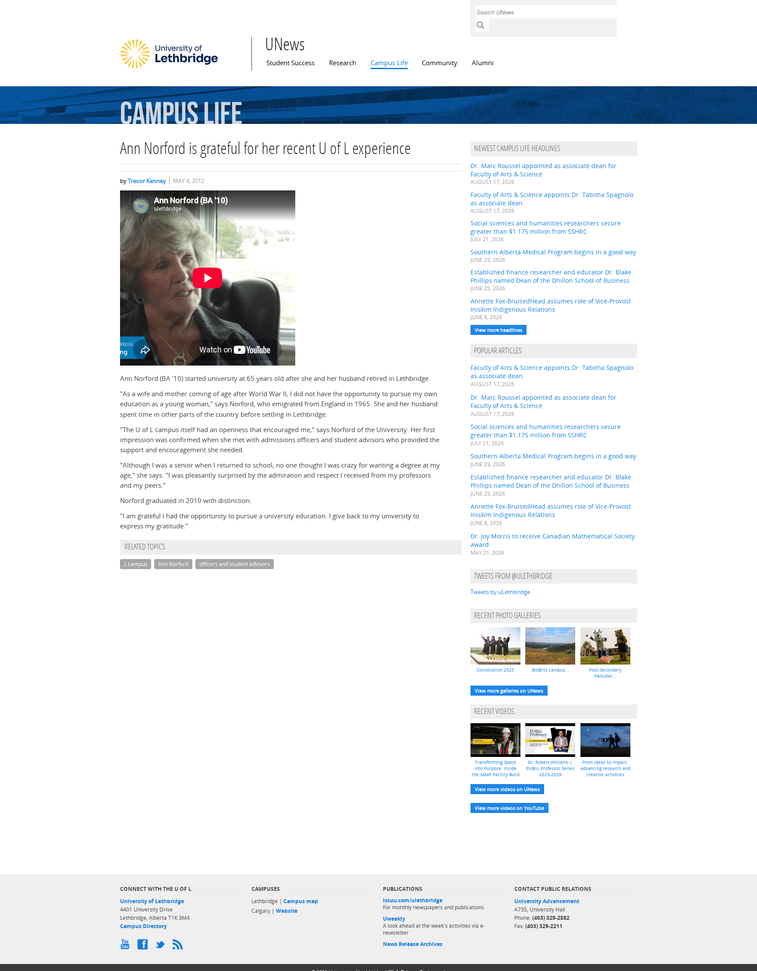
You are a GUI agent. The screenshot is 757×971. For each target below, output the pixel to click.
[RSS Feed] (179, 946)
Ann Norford (173, 564)
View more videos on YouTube (509, 808)
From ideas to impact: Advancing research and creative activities (605, 768)
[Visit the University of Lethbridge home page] (169, 68)
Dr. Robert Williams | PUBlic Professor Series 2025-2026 (550, 768)
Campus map (300, 901)
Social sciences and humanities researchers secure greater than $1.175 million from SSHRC (545, 227)
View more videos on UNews (507, 789)
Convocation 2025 (495, 670)
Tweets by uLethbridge (500, 592)
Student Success (290, 62)
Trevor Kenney (147, 181)
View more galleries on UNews (509, 690)
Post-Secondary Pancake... (605, 673)
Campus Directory (143, 926)
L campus (135, 564)
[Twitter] (161, 946)
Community (439, 62)
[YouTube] (126, 946)
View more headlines (498, 330)
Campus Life (389, 62)
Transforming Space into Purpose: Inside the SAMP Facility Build (496, 768)
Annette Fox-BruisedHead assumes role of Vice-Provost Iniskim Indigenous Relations (550, 305)
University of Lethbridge (152, 901)
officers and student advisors (234, 564)
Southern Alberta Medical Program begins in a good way (553, 252)
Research (342, 62)
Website (286, 911)
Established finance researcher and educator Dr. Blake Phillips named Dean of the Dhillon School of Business (550, 276)
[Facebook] (144, 946)
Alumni (483, 62)
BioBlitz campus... (550, 670)
